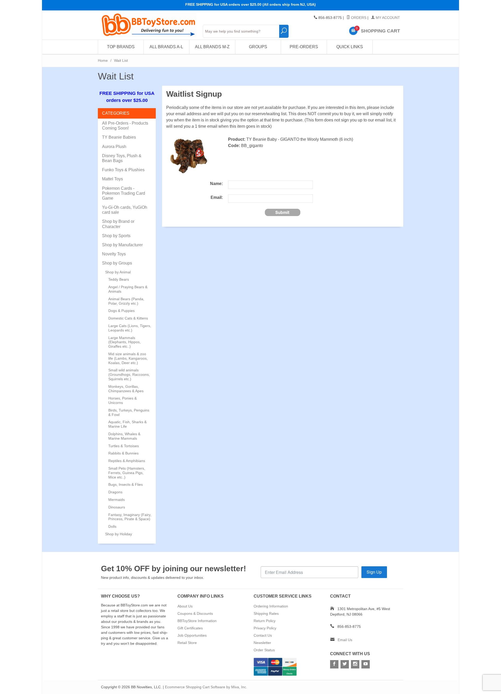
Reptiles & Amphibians (126, 461)
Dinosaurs (116, 507)
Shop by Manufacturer (122, 245)
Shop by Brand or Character (118, 224)
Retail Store (187, 643)
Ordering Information (271, 606)
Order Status (264, 650)
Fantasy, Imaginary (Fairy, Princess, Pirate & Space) (129, 517)
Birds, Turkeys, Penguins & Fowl (128, 412)
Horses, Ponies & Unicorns (122, 400)
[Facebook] (334, 664)
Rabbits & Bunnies (123, 453)
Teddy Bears (118, 279)
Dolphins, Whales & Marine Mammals (124, 436)
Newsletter (262, 643)
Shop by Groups (117, 263)
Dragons (115, 492)
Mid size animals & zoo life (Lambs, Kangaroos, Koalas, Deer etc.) (128, 358)
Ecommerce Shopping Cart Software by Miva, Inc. (206, 687)
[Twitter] (345, 664)
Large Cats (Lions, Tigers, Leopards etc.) (129, 328)
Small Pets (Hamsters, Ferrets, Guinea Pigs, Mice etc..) (126, 472)
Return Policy (265, 621)
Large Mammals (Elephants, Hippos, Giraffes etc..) (124, 342)
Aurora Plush (114, 146)
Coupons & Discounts (195, 613)
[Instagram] (355, 664)
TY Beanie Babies (119, 137)
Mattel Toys (112, 179)
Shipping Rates (266, 613)
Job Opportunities (192, 635)
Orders (358, 18)
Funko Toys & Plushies (123, 170)
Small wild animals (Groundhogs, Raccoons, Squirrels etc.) (129, 374)
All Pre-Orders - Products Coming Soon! (125, 125)
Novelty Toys (114, 254)
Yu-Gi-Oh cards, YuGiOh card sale (124, 209)
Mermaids (116, 500)
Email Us (345, 640)
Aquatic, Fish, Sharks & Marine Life (127, 424)
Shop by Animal (118, 272)
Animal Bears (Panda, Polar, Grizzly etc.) (126, 301)
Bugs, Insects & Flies (125, 484)
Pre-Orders (304, 47)
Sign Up (374, 572)
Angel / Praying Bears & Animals (127, 289)
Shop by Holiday (118, 534)
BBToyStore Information (197, 621)
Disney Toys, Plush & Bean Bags (121, 158)
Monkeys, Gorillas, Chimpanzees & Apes (126, 388)
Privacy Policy (265, 628)
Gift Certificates (190, 628)
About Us (185, 606)
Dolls (112, 526)
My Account (387, 18)
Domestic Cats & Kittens (128, 318)
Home (103, 60)
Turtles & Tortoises (123, 446)
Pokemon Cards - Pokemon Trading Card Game (123, 193)
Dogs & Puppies (121, 311)
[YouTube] (365, 664)
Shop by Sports (116, 236)
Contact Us (263, 635)
